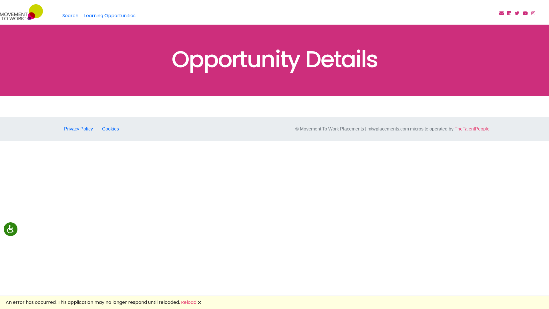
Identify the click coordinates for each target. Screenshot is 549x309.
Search (70, 15)
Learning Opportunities (110, 15)
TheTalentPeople (472, 128)
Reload (188, 302)
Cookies (110, 128)
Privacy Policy (78, 128)
